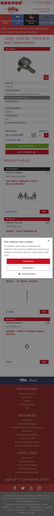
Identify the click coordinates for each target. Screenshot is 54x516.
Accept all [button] (28, 261)
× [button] (48, 241)
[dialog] (27, 258)
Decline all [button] (28, 268)
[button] (27, 274)
